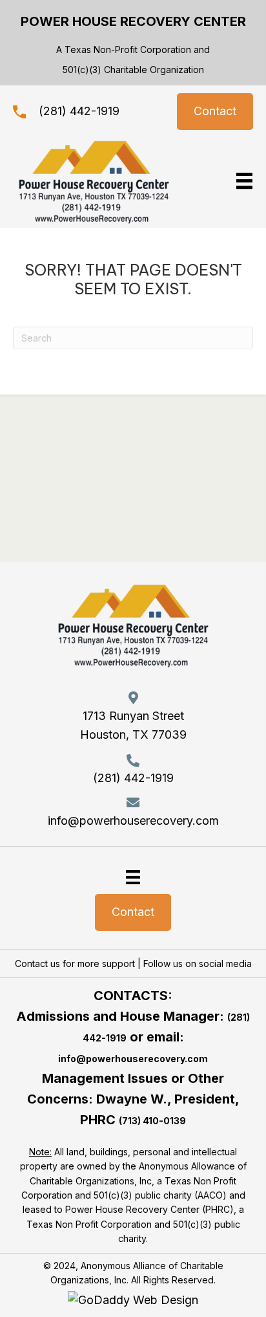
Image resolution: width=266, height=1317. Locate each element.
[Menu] (133, 877)
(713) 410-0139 (152, 1120)
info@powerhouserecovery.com (133, 820)
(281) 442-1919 (79, 111)
